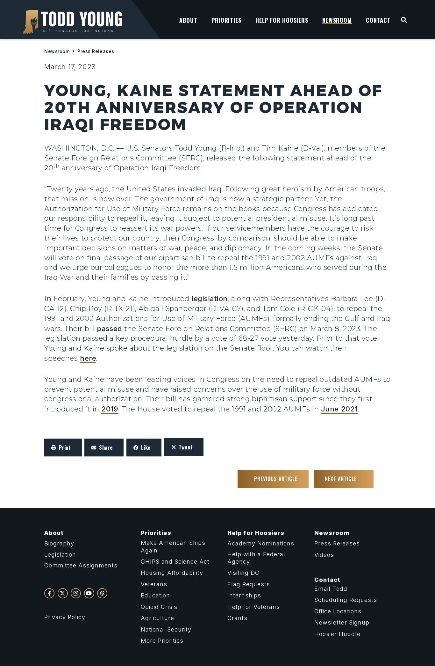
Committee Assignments (81, 565)
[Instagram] (76, 593)
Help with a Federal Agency (256, 558)
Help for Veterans (253, 606)
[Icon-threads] (102, 593)
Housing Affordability (172, 572)
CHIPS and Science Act (175, 561)
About (54, 532)
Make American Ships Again (173, 546)
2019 (109, 409)
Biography (59, 543)
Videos (324, 554)
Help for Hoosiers (255, 532)
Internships (244, 595)
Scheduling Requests (345, 599)
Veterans (154, 584)
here (88, 358)
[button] (63, 447)
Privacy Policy (64, 617)
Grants (237, 618)
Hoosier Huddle (337, 634)
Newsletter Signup (341, 622)
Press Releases (95, 51)
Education (155, 595)
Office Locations (337, 611)
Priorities (156, 532)
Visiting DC (243, 572)
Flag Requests (248, 584)
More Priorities (162, 640)
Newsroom (56, 51)
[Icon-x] (63, 593)
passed (109, 328)
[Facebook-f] (49, 593)
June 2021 (339, 409)
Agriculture (157, 618)
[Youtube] (89, 593)
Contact (327, 579)
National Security (166, 629)
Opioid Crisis (159, 606)
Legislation (60, 554)
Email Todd (330, 588)
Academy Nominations (260, 543)
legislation (209, 298)
